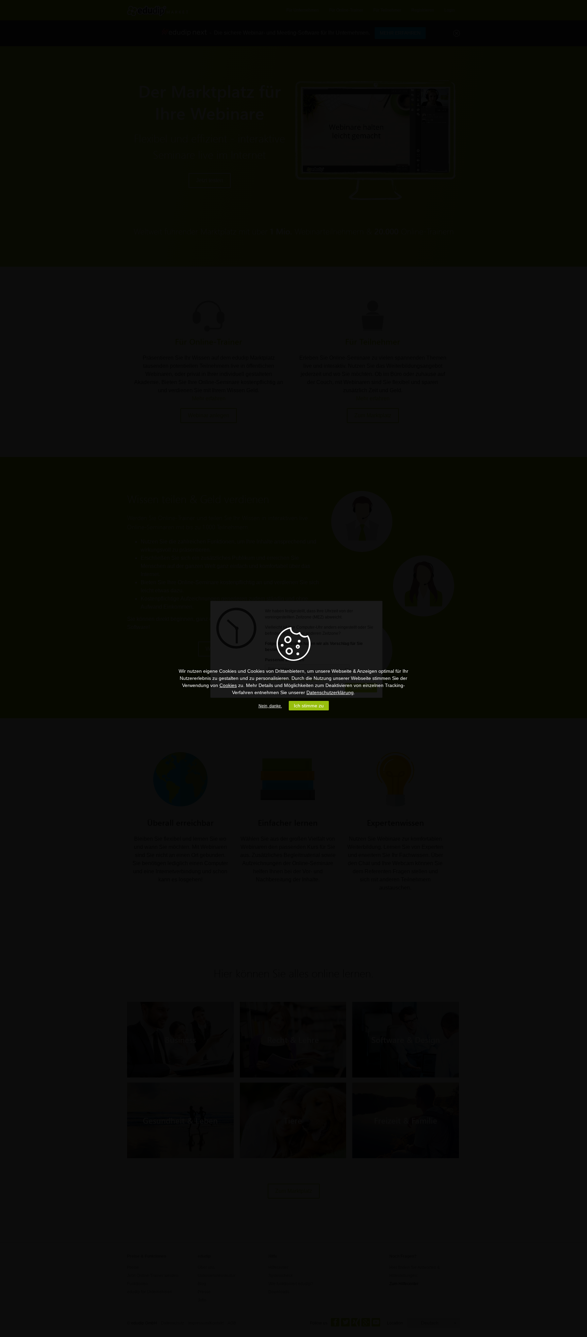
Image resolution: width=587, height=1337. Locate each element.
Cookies (228, 685)
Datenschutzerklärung (330, 692)
